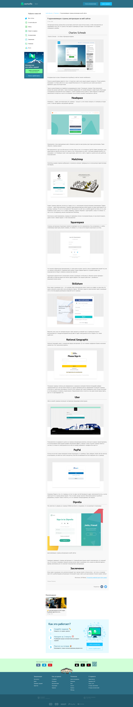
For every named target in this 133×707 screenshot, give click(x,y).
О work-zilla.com (32, 22)
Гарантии (36, 685)
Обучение (54, 681)
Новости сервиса (32, 31)
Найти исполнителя (34, 71)
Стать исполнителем (90, 4)
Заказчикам (31, 39)
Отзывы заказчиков (93, 685)
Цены (35, 681)
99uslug (72, 690)
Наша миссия (92, 679)
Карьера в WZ (92, 681)
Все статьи (31, 18)
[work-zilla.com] (26, 4)
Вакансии (72, 681)
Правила (54, 687)
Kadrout (72, 687)
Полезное (30, 43)
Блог (71, 683)
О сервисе (54, 679)
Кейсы (29, 26)
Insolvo (72, 685)
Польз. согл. (91, 683)
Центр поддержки (74, 679)
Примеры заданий (38, 683)
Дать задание (106, 4)
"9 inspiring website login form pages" (96, 577)
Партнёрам (54, 685)
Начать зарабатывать (34, 76)
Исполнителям (32, 35)
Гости (29, 48)
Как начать (36, 679)
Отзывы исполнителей (94, 687)
